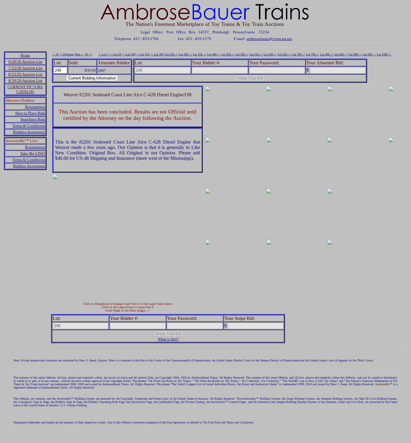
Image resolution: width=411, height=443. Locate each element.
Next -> (79, 54)
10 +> (88, 54)
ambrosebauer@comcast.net (269, 38)
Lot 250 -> (171, 54)
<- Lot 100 (128, 54)
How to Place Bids (30, 113)
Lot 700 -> (298, 54)
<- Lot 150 (143, 54)
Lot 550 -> (256, 54)
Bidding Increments (29, 132)
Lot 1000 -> (384, 54)
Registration (35, 106)
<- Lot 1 (103, 54)
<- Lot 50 (115, 54)
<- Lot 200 (157, 54)
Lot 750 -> (312, 54)
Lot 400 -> (213, 54)
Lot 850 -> (341, 54)
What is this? (168, 339)
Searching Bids (32, 119)
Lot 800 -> (326, 54)
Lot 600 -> (270, 54)
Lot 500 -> (242, 54)
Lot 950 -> (369, 54)
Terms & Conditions (28, 125)
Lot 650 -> (284, 54)
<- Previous (67, 54)
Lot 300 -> (185, 54)
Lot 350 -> (199, 54)
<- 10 (55, 54)
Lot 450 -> (227, 54)
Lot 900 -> (355, 54)
